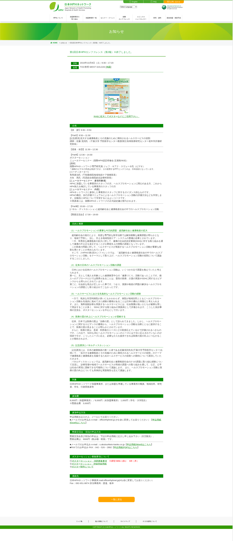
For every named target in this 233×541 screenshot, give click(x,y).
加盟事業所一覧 (91, 18)
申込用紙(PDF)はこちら (125, 447)
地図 (108, 67)
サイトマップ (125, 521)
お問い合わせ (175, 2)
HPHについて (58, 18)
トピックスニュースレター (140, 18)
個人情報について (101, 521)
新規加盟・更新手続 (174, 18)
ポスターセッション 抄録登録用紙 (89, 464)
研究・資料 (157, 18)
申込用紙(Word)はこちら (139, 444)
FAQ (155, 2)
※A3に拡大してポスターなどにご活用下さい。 (117, 116)
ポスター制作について (83, 467)
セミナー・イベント (108, 18)
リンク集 (79, 521)
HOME (55, 43)
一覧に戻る (116, 499)
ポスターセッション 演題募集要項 (89, 461)
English (134, 2)
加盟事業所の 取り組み (74, 18)
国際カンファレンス (124, 18)
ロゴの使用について (150, 521)
